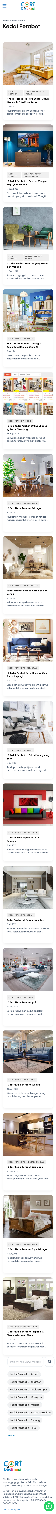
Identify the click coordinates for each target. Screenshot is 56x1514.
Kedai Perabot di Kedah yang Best (26, 920)
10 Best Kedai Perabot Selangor (24, 508)
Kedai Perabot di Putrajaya (23, 586)
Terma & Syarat (12, 1509)
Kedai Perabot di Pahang (34, 257)
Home (6, 20)
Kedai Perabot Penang (20, 750)
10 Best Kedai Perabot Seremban (25, 1166)
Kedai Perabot (13, 92)
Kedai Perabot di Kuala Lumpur (33, 175)
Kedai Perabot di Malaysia (26, 1397)
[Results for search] (25, 1368)
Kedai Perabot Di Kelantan (23, 668)
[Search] (50, 1362)
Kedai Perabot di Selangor (23, 503)
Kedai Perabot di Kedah (21, 915)
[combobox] (25, 1362)
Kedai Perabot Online (20, 421)
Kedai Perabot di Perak (35, 92)
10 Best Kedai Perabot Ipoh (21, 1002)
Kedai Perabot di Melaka (22, 1080)
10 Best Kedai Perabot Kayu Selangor (27, 1249)
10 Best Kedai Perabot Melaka (23, 1084)
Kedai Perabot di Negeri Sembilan (26, 1162)
